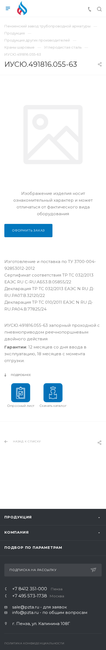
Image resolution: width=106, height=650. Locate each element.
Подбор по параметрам (33, 547)
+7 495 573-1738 (38, 596)
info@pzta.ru (25, 612)
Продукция (18, 517)
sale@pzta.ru (25, 607)
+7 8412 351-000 (37, 589)
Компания (16, 532)
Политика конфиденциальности (34, 643)
